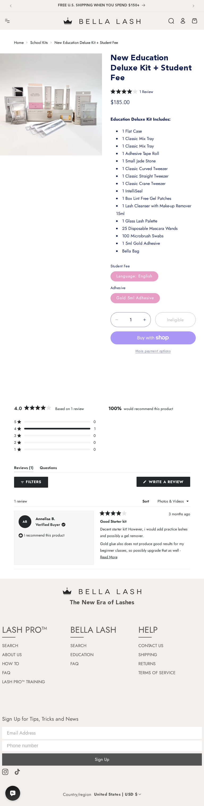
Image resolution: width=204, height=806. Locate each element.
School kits (39, 42)
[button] (7, 21)
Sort (146, 501)
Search (10, 646)
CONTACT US (150, 646)
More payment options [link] (153, 351)
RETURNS (147, 664)
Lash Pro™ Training (23, 682)
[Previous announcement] (10, 6)
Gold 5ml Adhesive (135, 298)
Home (19, 42)
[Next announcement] (193, 6)
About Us (12, 655)
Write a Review (168, 483)
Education (82, 655)
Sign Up (102, 759)
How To (10, 664)
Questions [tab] (48, 468)
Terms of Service (157, 673)
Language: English (134, 276)
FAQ (6, 673)
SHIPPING (147, 655)
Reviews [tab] (23, 468)
